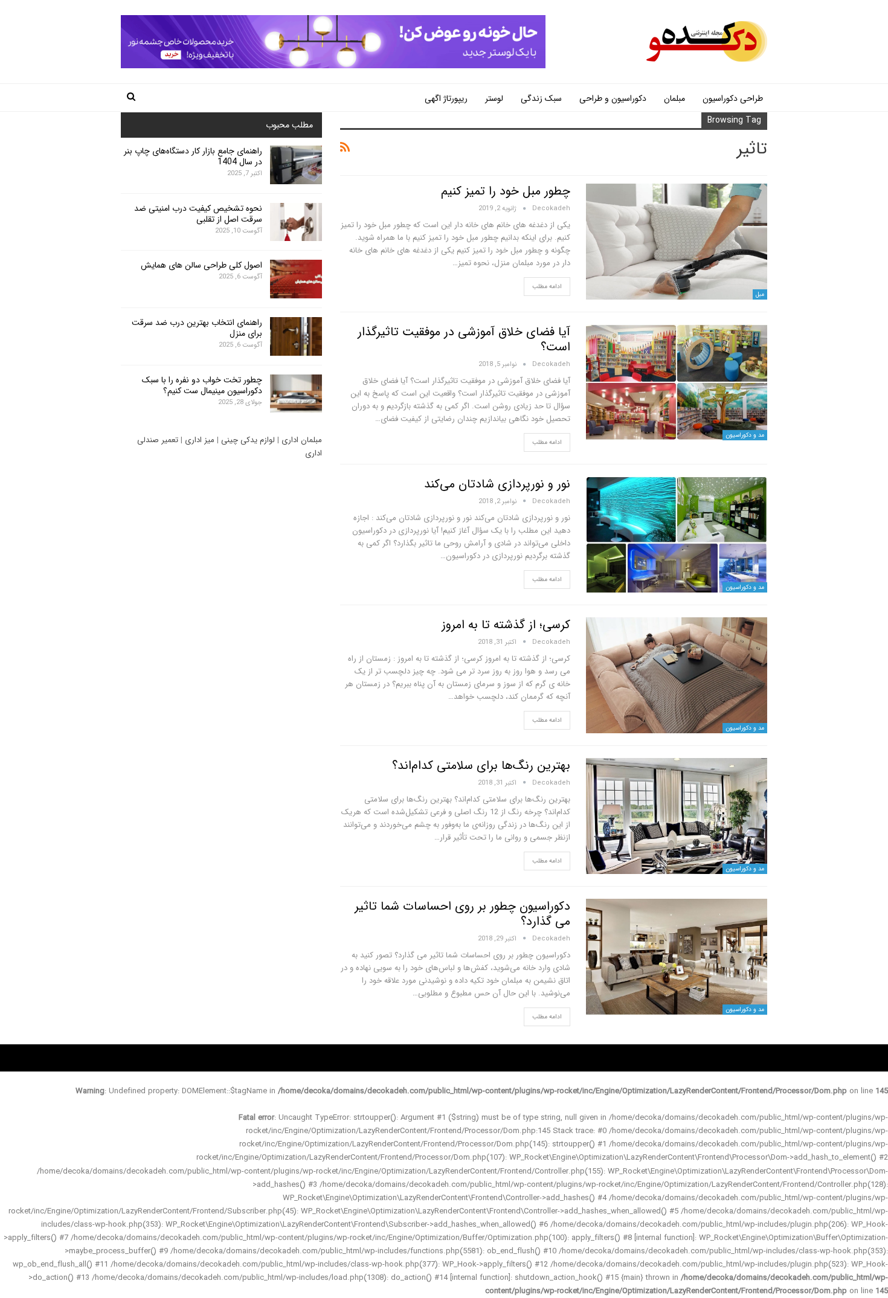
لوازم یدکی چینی (248, 440)
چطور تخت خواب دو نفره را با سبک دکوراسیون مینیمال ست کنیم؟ (202, 385)
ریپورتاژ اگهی (446, 98)
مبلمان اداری (302, 440)
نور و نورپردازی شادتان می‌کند (497, 484)
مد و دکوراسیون (745, 435)
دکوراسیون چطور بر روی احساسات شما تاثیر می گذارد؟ (462, 914)
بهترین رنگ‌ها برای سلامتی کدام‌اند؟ (481, 765)
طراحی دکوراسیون (733, 98)
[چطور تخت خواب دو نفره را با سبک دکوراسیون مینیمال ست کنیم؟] (296, 393)
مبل (760, 294)
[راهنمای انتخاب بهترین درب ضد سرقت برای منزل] (296, 336)
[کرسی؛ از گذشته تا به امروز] (676, 675)
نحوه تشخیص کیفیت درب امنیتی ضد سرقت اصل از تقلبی (198, 214)
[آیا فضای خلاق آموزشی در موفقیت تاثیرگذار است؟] (676, 382)
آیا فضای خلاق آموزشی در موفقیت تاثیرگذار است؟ (464, 339)
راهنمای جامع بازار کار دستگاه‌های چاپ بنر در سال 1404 (193, 156)
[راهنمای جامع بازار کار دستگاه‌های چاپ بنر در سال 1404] (296, 165)
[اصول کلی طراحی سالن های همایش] (296, 279)
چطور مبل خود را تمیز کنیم (505, 191)
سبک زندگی (541, 98)
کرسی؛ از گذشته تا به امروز (506, 624)
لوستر (494, 98)
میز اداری (199, 440)
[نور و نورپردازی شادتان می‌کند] (676, 535)
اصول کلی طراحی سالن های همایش (201, 265)
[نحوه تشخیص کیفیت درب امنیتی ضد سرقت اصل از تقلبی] (296, 222)
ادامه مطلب (547, 286)
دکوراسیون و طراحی (612, 98)
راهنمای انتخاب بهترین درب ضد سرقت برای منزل (197, 328)
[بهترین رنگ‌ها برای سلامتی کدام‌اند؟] (676, 816)
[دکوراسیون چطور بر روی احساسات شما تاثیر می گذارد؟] (676, 957)
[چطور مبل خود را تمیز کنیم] (676, 242)
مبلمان (674, 98)
